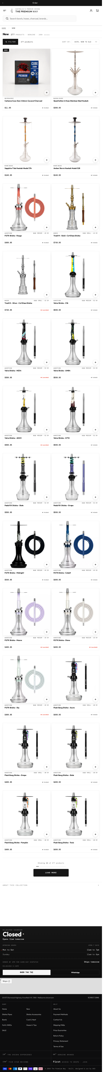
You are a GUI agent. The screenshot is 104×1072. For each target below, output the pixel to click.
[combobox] (42, 19)
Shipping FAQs (59, 1025)
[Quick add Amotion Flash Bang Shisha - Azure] (95, 699)
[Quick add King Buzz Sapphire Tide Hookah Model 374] (46, 160)
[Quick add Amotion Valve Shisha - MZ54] (46, 362)
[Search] (6, 19)
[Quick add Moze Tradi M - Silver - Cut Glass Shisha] (46, 294)
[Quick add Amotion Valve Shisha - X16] (95, 294)
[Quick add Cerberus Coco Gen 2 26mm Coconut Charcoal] (46, 92)
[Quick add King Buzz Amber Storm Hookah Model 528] (95, 160)
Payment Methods (60, 1014)
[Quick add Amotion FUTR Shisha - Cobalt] (95, 564)
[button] (5, 10)
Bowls (4, 1020)
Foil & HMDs (7, 1025)
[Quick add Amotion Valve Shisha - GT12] (95, 429)
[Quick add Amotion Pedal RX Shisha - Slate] (46, 497)
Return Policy (58, 1036)
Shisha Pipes (7, 1014)
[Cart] (97, 11)
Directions (93, 998)
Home (4, 28)
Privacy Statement (60, 1041)
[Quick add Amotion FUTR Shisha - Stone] (95, 632)
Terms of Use (58, 1046)
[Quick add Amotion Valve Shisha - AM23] (46, 429)
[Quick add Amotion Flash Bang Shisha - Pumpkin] (46, 834)
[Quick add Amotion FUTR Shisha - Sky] (46, 699)
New (28, 1009)
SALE (4, 1030)
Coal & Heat (31, 1020)
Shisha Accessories (33, 1014)
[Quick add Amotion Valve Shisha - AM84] (95, 362)
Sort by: (66, 42)
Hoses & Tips (31, 1025)
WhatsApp (75, 972)
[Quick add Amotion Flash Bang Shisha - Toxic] (95, 834)
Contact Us (57, 1020)
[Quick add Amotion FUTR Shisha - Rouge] (46, 227)
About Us (57, 1009)
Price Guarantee (59, 1030)
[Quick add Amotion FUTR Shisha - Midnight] (46, 564)
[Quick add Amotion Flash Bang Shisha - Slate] (95, 766)
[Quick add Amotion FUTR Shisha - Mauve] (46, 632)
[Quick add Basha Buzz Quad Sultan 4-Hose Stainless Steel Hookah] (95, 92)
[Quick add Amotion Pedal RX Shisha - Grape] (95, 497)
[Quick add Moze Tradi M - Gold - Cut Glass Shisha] (95, 227)
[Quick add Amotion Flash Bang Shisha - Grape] (46, 766)
